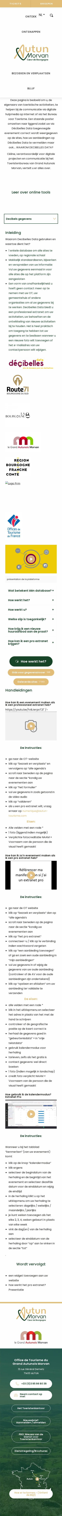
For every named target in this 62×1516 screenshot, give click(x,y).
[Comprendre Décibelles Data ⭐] (31, 559)
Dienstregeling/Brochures (31, 1451)
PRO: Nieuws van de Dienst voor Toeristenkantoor (31, 1437)
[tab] (27, 219)
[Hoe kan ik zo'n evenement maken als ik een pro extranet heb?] (31, 875)
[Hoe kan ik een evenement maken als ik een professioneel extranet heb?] (31, 726)
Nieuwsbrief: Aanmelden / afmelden (31, 1421)
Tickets (15, 3)
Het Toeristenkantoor (31, 1408)
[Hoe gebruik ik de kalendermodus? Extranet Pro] (31, 1114)
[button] (51, 15)
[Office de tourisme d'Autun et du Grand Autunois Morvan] (31, 53)
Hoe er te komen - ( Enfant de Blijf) (31, 1494)
